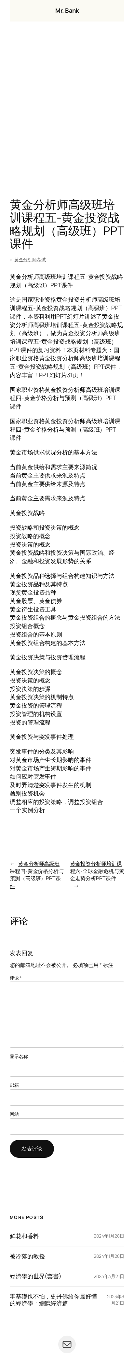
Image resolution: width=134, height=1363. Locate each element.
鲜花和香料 (24, 1236)
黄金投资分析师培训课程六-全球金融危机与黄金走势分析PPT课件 (97, 871)
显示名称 (19, 1056)
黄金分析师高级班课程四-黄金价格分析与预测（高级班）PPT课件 (37, 874)
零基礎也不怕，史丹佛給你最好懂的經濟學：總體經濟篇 (53, 1299)
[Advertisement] (67, 111)
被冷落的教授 (27, 1256)
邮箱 (14, 1085)
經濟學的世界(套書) (35, 1276)
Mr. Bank (67, 10)
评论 (16, 978)
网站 (14, 1114)
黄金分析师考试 (30, 259)
